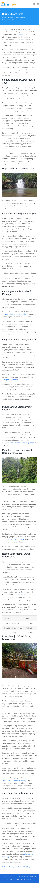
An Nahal (7, 867)
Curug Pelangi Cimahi (10, 380)
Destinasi (21, 867)
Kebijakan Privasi (23, 876)
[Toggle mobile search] (34, 4)
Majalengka (27, 867)
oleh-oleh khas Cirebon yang (13, 539)
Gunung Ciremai (24, 35)
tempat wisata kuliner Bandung (14, 781)
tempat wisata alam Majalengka (23, 443)
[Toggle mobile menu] (38, 4)
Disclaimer (33, 876)
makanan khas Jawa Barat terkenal (15, 314)
